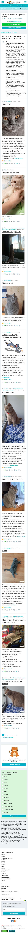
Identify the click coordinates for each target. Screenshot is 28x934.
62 (10, 18)
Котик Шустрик (7, 101)
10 (16, 728)
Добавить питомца (14, 764)
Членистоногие (4, 875)
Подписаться (14, 815)
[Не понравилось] (3, 163)
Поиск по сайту (23, 8)
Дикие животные (5, 877)
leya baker (6, 388)
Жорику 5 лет (8, 392)
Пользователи (5, 894)
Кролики (3, 862)
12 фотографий (8, 668)
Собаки (18, 5)
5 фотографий (7, 607)
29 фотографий (8, 725)
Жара (4, 551)
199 (4, 18)
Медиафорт (22, 928)
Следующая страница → (8, 737)
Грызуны (3, 864)
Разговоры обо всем (6, 878)
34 (16, 671)
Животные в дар (5, 886)
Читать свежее (5, 5)
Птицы (3, 860)
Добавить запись (15, 24)
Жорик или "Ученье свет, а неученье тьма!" (14, 621)
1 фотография (7, 218)
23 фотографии (8, 539)
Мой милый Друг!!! (10, 172)
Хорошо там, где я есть (12, 479)
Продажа (3, 888)
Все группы (24, 5)
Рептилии (3, 871)
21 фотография (7, 467)
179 (16, 609)
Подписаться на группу (14, 27)
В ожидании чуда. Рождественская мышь (12, 336)
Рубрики (14, 32)
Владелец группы (6, 32)
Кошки (12, 5)
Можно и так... (8, 283)
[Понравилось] (7, 163)
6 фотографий (7, 271)
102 (16, 382)
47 (16, 470)
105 (17, 325)
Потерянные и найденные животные (9, 891)
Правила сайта (13, 925)
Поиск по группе (18, 18)
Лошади (3, 868)
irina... (5, 169)
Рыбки (2, 866)
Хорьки (3, 880)
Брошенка (6, 104)
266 (17, 163)
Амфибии (3, 873)
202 (16, 541)
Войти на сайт (4, 8)
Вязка (2, 889)
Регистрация (14, 8)
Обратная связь (5, 925)
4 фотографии (7, 160)
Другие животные (5, 869)
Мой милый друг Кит (11, 232)
